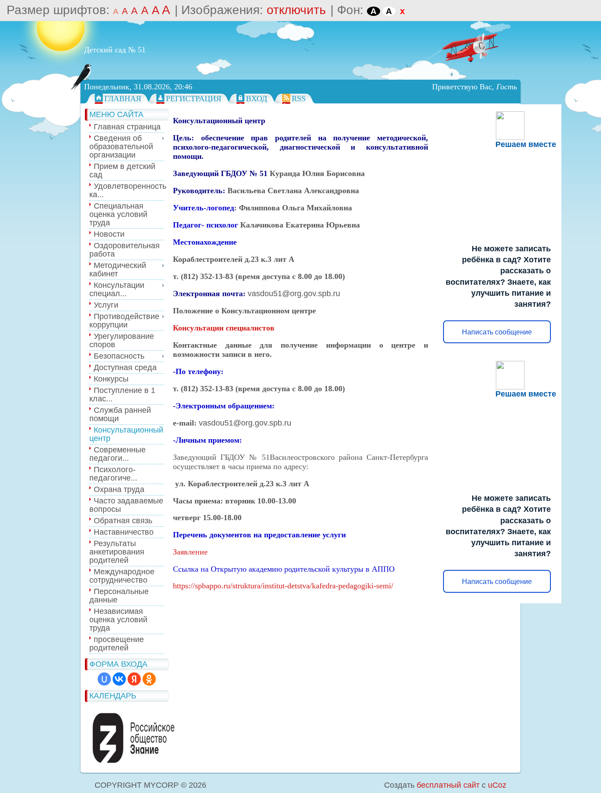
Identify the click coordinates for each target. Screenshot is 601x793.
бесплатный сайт (448, 785)
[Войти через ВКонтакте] (119, 679)
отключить (296, 10)
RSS (299, 98)
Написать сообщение (497, 332)
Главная (122, 98)
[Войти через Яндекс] (134, 679)
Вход (256, 98)
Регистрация (193, 98)
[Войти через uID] (104, 679)
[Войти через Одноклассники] (149, 679)
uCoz (497, 785)
